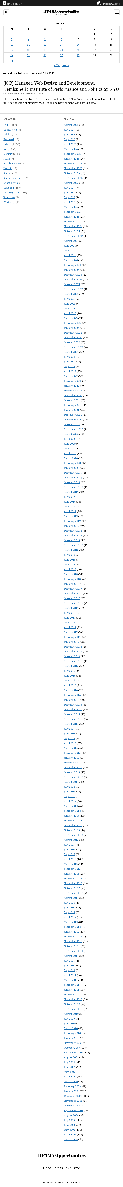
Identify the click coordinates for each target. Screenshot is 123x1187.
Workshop (9, 202)
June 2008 (70, 1125)
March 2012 (71, 922)
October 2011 (72, 946)
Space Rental (11, 183)
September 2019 (73, 487)
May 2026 (69, 139)
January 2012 (71, 931)
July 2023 (69, 298)
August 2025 (71, 183)
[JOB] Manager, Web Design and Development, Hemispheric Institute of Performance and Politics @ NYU (61, 86)
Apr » (65, 65)
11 (28, 44)
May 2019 (69, 506)
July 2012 (69, 902)
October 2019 (72, 482)
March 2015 (71, 748)
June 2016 (70, 675)
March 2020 (71, 458)
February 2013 (72, 869)
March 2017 (71, 632)
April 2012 (70, 917)
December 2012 (73, 878)
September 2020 (73, 429)
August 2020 (71, 434)
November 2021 (73, 395)
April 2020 (70, 453)
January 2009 (71, 1091)
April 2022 (70, 371)
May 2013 (69, 854)
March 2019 (71, 516)
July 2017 (69, 613)
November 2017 (73, 593)
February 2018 (72, 579)
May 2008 (69, 1129)
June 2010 (70, 1023)
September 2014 (73, 777)
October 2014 (72, 772)
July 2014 (69, 786)
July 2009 (69, 1062)
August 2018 (71, 550)
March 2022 (71, 376)
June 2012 (70, 907)
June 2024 (70, 245)
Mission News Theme (51, 1182)
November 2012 (73, 883)
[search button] (6, 12)
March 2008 (71, 1139)
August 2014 (71, 782)
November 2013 (73, 825)
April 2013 (70, 859)
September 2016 (73, 661)
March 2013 (71, 864)
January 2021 (71, 410)
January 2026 (71, 158)
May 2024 (69, 250)
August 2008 (71, 1115)
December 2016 (73, 646)
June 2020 (70, 443)
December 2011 (73, 936)
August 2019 (71, 492)
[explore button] (99, 3)
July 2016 (69, 670)
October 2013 (72, 830)
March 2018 (71, 574)
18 (28, 50)
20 (61, 50)
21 (78, 50)
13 (61, 44)
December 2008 (73, 1096)
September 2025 (73, 178)
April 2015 (70, 743)
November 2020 (73, 419)
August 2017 (71, 608)
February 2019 (72, 521)
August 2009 (71, 1057)
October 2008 (72, 1105)
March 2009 (71, 1081)
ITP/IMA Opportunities (61, 11)
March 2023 (71, 318)
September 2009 (73, 1052)
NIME (6, 158)
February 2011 (72, 985)
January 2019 (71, 526)
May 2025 (69, 197)
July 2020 (69, 439)
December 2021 (73, 390)
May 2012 (69, 912)
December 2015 (73, 704)
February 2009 (72, 1086)
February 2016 (72, 695)
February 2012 (72, 927)
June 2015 (70, 733)
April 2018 (70, 569)
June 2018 (70, 559)
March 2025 (71, 207)
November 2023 (73, 279)
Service (7, 173)
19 (45, 50)
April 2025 (70, 202)
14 (78, 44)
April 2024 (70, 255)
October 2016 (72, 656)
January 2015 (71, 757)
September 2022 (73, 347)
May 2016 (69, 680)
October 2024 (72, 231)
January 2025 (71, 216)
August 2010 (71, 1013)
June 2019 (70, 501)
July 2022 (69, 356)
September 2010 (73, 1009)
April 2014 (70, 801)
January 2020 (71, 468)
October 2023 (72, 284)
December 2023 (73, 274)
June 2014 (70, 791)
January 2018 (71, 584)
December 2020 (73, 414)
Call (5, 125)
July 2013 (69, 844)
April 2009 (70, 1076)
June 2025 (70, 192)
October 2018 (72, 540)
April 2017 (70, 627)
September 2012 (73, 893)
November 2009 (73, 1042)
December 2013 (73, 820)
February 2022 (72, 381)
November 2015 (73, 709)
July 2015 (69, 728)
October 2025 (72, 173)
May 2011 (69, 970)
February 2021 (72, 405)
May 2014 (69, 796)
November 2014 (73, 767)
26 (45, 55)
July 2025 (69, 187)
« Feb (57, 65)
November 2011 (73, 941)
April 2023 (70, 313)
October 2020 (72, 424)
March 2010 (71, 1028)
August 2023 (71, 294)
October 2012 (72, 888)
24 (11, 55)
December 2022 (73, 332)
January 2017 (71, 642)
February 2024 (72, 265)
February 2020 (72, 463)
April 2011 (70, 975)
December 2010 (73, 994)
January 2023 (71, 327)
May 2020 (69, 448)
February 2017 (72, 637)
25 (28, 55)
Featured (8, 139)
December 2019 (73, 472)
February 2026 (72, 154)
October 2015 (72, 714)
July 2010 (69, 1018)
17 (11, 50)
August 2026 (71, 125)
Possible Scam (11, 163)
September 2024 (73, 236)
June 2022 (70, 361)
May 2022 (69, 366)
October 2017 (72, 598)
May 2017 (69, 622)
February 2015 (72, 753)
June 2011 (70, 965)
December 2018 (73, 530)
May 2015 (69, 738)
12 (45, 44)
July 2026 (69, 129)
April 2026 (70, 144)
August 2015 (71, 724)
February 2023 (72, 323)
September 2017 (73, 603)
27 (61, 55)
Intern (7, 144)
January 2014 (71, 815)
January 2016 (71, 699)
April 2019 (70, 511)
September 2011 (73, 951)
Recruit (7, 168)
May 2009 (69, 1071)
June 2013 (70, 849)
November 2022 (73, 337)
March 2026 (71, 149)
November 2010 (73, 999)
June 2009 (70, 1067)
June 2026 (70, 134)
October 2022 (72, 342)
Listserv (7, 154)
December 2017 (73, 588)
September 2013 (73, 835)
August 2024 (71, 241)
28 (78, 55)
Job (5, 149)
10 (11, 44)
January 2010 (71, 1038)
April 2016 (70, 685)
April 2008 (70, 1134)
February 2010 (72, 1033)
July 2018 (69, 555)
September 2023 (73, 289)
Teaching (8, 187)
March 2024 (71, 260)
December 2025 (73, 163)
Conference (10, 129)
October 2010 (72, 1004)
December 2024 (73, 221)
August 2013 (71, 840)
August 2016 (71, 666)
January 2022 (71, 385)
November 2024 (73, 226)
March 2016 (71, 690)
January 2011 (71, 989)
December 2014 (73, 762)
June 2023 (70, 303)
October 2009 (72, 1047)
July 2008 (69, 1120)
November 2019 (73, 477)
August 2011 (71, 956)
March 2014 (71, 806)
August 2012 (71, 898)
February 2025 (72, 212)
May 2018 (69, 564)
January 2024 (71, 270)
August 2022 (71, 352)
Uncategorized (11, 192)
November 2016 (73, 651)
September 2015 (73, 719)
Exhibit (7, 134)
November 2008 (73, 1100)
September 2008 (73, 1110)
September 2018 (73, 545)
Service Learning (13, 178)
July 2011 (69, 960)
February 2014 (72, 811)
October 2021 (72, 400)
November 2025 (73, 168)
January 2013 (71, 873)
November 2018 (73, 535)
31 (11, 60)
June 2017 (70, 617)
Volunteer (9, 197)
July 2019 (69, 497)
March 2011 (71, 980)
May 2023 (69, 308)
